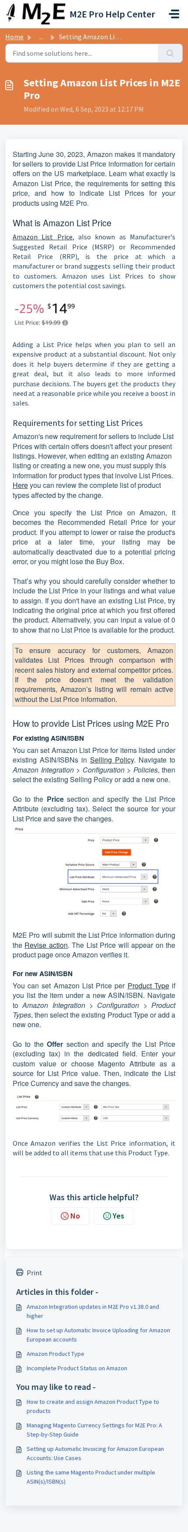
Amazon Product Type (55, 1354)
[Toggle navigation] (174, 14)
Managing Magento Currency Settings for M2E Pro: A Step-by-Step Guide (94, 1429)
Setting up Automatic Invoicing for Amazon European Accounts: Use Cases (95, 1453)
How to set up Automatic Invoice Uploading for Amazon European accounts (98, 1334)
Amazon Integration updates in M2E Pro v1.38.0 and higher (93, 1311)
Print (34, 1272)
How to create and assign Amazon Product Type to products (93, 1406)
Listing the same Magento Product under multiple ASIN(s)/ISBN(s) (91, 1476)
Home (14, 36)
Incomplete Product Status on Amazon (77, 1368)
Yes (118, 1216)
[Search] (170, 53)
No (75, 1216)
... (41, 36)
